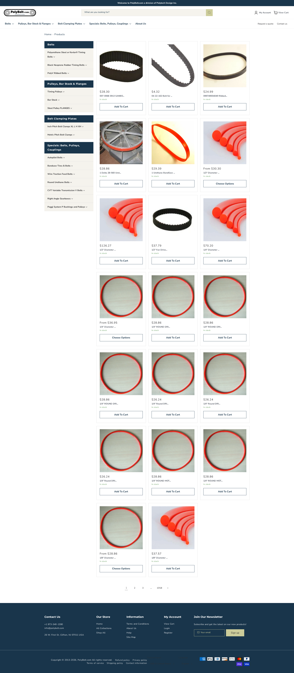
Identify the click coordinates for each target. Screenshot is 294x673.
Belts (51, 44)
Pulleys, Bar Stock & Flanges (67, 83)
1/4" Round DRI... (160, 403)
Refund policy (122, 660)
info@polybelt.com (54, 628)
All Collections (104, 628)
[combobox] (147, 12)
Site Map (131, 637)
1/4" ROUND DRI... (161, 326)
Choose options (225, 183)
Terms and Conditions (137, 623)
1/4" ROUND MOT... (161, 480)
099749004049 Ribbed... (215, 95)
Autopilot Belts (55, 157)
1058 (159, 587)
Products (59, 34)
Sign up (235, 632)
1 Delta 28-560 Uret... (110, 172)
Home (47, 34)
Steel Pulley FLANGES (58, 108)
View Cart (169, 623)
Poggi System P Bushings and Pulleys (66, 206)
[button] (281, 12)
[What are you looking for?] (209, 12)
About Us (131, 628)
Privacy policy (140, 660)
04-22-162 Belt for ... (162, 95)
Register (168, 632)
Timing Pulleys (55, 91)
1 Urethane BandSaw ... (163, 172)
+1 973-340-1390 (53, 624)
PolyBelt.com (84, 659)
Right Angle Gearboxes (59, 198)
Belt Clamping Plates (62, 118)
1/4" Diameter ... (211, 249)
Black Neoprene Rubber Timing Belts (66, 65)
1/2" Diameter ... (211, 172)
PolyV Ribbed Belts (57, 73)
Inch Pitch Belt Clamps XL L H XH (64, 126)
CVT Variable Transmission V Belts (65, 190)
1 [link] (126, 588)
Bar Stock (52, 99)
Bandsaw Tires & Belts (59, 165)
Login (167, 628)
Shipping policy (115, 663)
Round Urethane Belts (58, 182)
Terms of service (95, 663)
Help (128, 632)
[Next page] (167, 588)
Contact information (136, 663)
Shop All (101, 632)
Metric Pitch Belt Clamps (60, 134)
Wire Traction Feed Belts (60, 174)
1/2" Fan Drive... (159, 249)
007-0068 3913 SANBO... (112, 95)
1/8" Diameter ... (108, 557)
